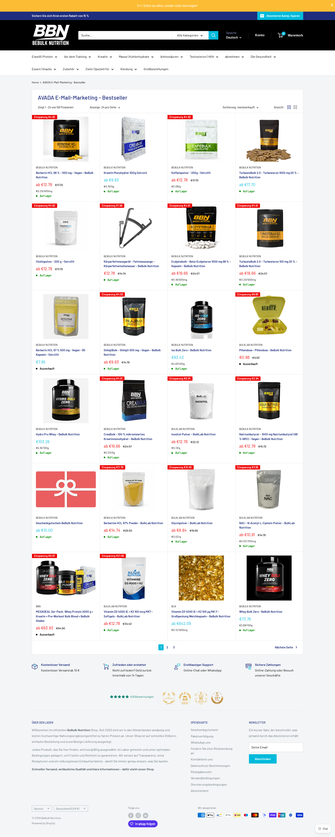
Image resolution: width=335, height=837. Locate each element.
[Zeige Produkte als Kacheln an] (289, 107)
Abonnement (200, 790)
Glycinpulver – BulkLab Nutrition (191, 523)
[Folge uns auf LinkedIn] (145, 815)
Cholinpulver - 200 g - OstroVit (55, 261)
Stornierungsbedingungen (209, 784)
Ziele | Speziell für (97, 69)
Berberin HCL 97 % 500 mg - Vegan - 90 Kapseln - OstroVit (60, 352)
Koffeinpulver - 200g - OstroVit (191, 172)
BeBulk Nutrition (47, 167)
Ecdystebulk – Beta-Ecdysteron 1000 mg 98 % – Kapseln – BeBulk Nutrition (201, 264)
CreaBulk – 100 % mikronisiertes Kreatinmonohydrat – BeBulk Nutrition (128, 436)
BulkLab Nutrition (250, 344)
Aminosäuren (169, 56)
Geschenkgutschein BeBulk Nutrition (59, 523)
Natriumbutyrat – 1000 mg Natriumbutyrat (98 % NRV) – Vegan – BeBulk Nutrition (268, 436)
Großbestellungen (156, 69)
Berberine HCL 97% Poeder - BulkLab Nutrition (133, 523)
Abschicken (263, 759)
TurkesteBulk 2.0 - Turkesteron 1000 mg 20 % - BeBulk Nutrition (269, 175)
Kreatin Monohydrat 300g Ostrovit (125, 172)
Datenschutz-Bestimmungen (210, 765)
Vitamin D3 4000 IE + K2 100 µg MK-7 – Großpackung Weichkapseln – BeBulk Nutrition (200, 614)
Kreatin (103, 56)
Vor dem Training (75, 56)
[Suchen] (213, 35)
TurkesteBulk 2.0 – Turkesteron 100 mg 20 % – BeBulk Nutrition (268, 264)
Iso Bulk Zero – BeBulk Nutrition (191, 350)
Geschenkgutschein (204, 730)
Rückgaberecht (201, 772)
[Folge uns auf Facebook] (131, 815)
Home (35, 82)
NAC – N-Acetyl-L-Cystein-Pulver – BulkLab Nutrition (267, 525)
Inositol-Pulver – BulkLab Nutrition (193, 434)
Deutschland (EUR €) (67, 808)
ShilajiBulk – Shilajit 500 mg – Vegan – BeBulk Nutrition (132, 352)
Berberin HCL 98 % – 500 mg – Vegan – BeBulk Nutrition (64, 175)
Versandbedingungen (205, 778)
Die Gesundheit (261, 56)
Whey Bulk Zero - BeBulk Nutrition (260, 611)
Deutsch (38, 808)
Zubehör (68, 69)
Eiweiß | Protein (42, 56)
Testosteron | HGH (202, 56)
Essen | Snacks (42, 69)
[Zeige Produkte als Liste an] (295, 107)
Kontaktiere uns (202, 759)
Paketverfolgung (202, 736)
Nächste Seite (284, 647)
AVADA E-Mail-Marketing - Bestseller (64, 82)
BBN (38, 606)
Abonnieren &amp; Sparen (283, 15)
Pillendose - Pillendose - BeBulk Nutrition (265, 350)
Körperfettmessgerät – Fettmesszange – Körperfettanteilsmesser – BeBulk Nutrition (131, 264)
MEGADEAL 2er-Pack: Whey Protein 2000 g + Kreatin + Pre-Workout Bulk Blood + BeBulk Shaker (64, 616)
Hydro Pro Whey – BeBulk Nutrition (58, 434)
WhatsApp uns (201, 742)
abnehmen (232, 56)
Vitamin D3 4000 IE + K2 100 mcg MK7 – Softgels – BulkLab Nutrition (128, 614)
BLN (173, 606)
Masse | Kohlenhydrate (134, 56)
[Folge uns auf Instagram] (138, 815)
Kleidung (126, 69)
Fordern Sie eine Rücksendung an (211, 751)
